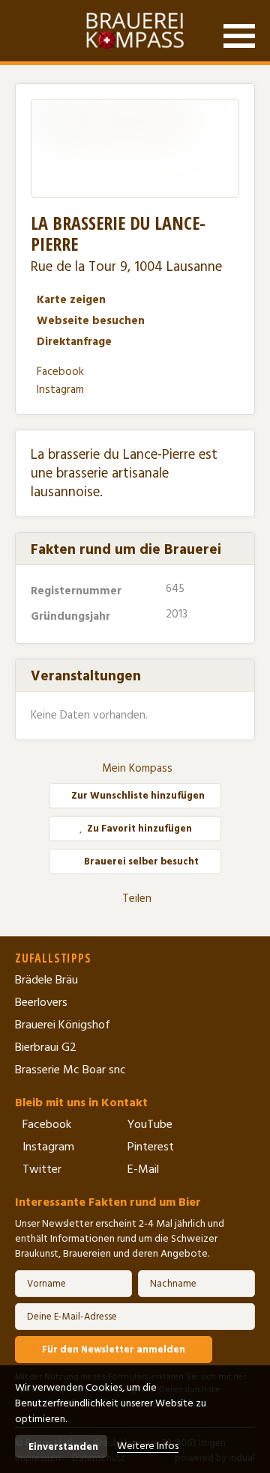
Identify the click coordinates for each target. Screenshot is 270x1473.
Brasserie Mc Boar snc (70, 1069)
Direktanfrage (74, 342)
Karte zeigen (71, 300)
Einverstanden (63, 1447)
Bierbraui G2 (45, 1047)
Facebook (60, 371)
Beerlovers (41, 1002)
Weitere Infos (147, 1446)
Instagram (60, 389)
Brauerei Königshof (62, 1024)
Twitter (42, 1169)
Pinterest (151, 1146)
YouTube (150, 1124)
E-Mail (143, 1169)
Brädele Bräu (46, 980)
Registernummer (77, 591)
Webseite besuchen (91, 321)
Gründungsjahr (72, 616)
